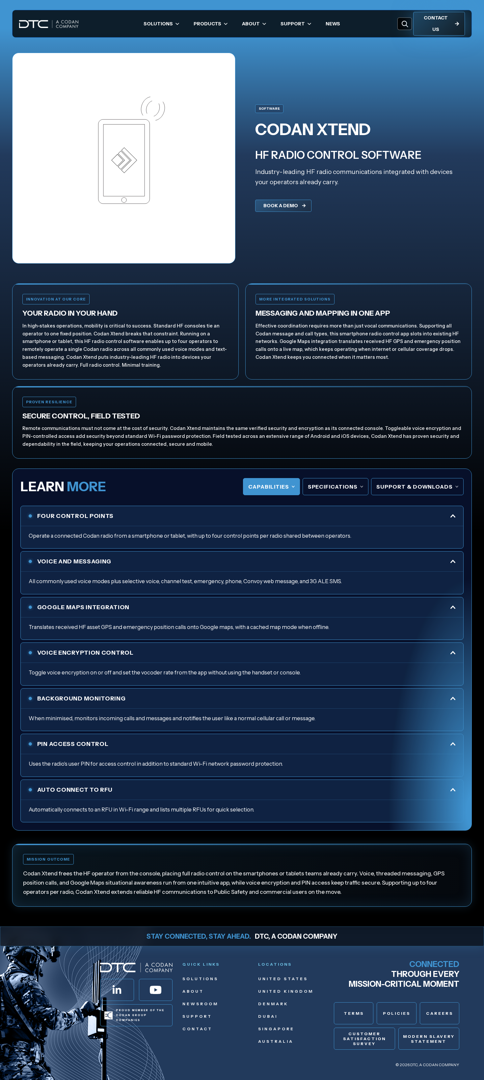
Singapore (276, 1028)
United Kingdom (285, 991)
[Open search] (404, 23)
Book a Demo (280, 206)
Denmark (273, 1003)
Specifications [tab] (333, 486)
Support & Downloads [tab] (414, 486)
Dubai (268, 1016)
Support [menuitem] (293, 24)
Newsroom (200, 1003)
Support (197, 1016)
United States (283, 978)
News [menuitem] (333, 24)
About (193, 991)
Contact (197, 1028)
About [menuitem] (251, 24)
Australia (275, 1041)
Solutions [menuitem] (158, 24)
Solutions (200, 978)
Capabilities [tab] (268, 486)
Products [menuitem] (207, 24)
